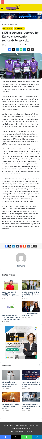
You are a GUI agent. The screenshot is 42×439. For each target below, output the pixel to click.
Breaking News (12, 24)
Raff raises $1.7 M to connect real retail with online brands (9, 384)
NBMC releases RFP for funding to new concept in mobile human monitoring (11, 317)
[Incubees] (13, 7)
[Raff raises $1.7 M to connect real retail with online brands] (11, 375)
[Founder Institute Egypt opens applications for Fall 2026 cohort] (31, 397)
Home (5, 24)
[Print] (32, 49)
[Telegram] (24, 49)
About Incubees (19, 431)
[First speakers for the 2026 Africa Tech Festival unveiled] (11, 397)
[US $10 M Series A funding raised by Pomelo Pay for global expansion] (31, 285)
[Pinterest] (21, 246)
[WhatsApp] (21, 49)
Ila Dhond (7, 45)
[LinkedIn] (17, 49)
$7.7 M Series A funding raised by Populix (30, 314)
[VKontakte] (28, 246)
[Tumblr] (17, 246)
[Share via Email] (28, 49)
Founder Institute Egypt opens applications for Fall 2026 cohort (31, 406)
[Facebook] (9, 49)
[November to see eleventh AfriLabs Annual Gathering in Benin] (31, 375)
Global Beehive (19, 28)
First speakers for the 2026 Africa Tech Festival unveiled (11, 406)
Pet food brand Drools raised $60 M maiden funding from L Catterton (10, 294)
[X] (13, 49)
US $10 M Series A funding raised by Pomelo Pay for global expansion (30, 294)
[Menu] (2, 8)
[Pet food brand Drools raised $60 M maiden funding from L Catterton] (11, 285)
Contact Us (29, 431)
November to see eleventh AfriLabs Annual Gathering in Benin (31, 384)
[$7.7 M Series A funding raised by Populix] (31, 306)
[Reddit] (24, 246)
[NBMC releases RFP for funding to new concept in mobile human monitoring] (11, 307)
